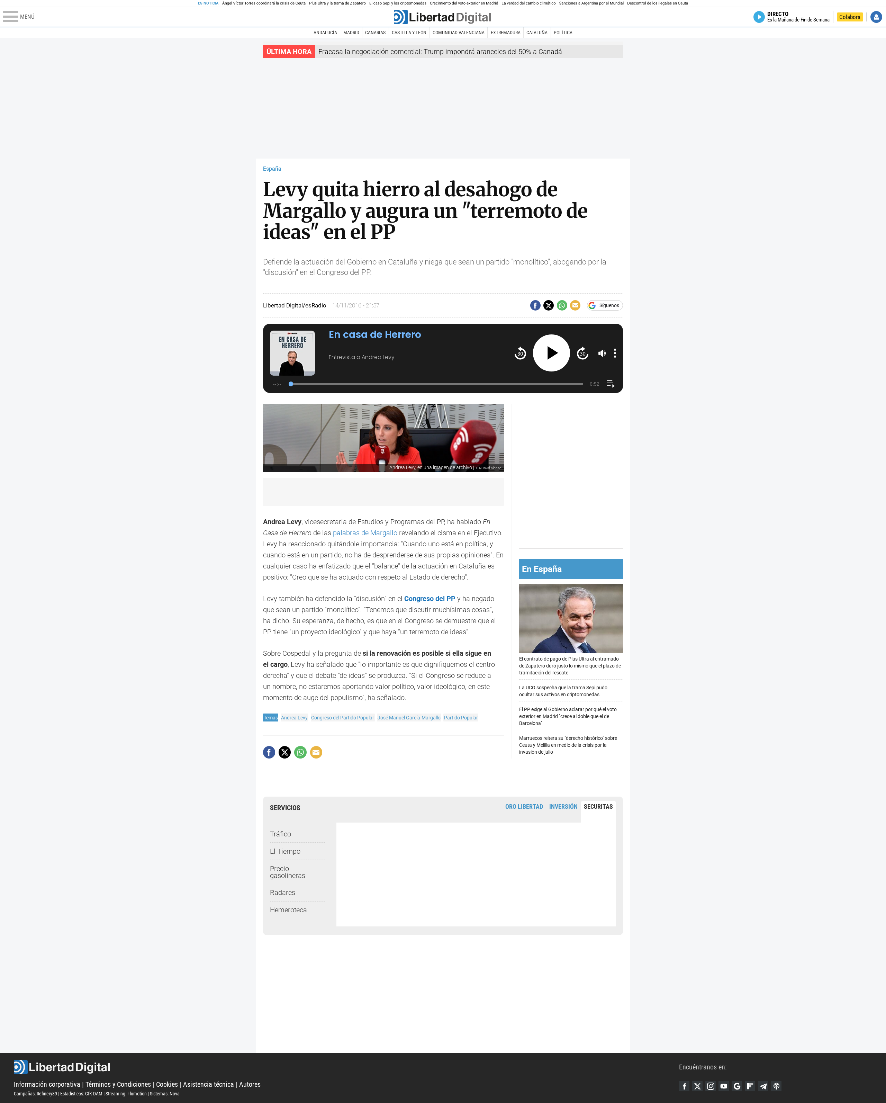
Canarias (375, 32)
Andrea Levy (294, 717)
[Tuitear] (548, 305)
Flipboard (750, 1086)
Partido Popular (461, 717)
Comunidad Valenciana (459, 32)
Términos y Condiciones (118, 1084)
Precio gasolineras (287, 872)
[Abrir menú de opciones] (615, 353)
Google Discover (737, 1086)
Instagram (710, 1086)
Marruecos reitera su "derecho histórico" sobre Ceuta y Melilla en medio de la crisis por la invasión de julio (568, 745)
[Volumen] (602, 353)
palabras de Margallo (365, 533)
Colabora (849, 17)
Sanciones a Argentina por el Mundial (591, 3)
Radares (282, 892)
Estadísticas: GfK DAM (81, 1093)
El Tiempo (285, 851)
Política (563, 32)
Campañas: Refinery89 (35, 1093)
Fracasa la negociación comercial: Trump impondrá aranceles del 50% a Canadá (440, 51)
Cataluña (537, 32)
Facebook (684, 1086)
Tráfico (280, 834)
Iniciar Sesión (876, 17)
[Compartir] (535, 305)
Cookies (167, 1084)
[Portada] (442, 17)
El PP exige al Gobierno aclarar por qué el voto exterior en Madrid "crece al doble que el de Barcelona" (568, 716)
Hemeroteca (288, 910)
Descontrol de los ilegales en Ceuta (657, 3)
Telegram (763, 1086)
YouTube (723, 1086)
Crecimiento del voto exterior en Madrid (464, 3)
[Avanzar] (582, 353)
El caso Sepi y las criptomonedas (397, 3)
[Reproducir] (551, 352)
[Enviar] (562, 305)
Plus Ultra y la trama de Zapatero (337, 3)
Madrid (351, 32)
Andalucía (325, 32)
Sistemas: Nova (165, 1093)
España (272, 168)
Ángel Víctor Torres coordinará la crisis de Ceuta (264, 3)
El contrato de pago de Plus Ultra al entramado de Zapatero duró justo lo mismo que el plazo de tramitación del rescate (570, 666)
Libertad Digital (346, 1067)
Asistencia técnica (208, 1084)
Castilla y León (409, 32)
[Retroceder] (520, 353)
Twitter (697, 1086)
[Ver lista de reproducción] (610, 383)
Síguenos (609, 305)
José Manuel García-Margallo (409, 717)
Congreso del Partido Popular (342, 717)
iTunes (776, 1086)
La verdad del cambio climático (528, 3)
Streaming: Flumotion (126, 1093)
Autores (250, 1084)
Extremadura (506, 32)
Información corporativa (47, 1084)
